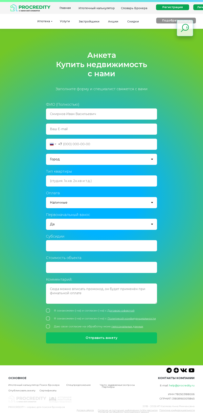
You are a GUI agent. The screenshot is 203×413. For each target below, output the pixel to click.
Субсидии (55, 274)
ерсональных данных (128, 364)
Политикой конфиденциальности (131, 356)
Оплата (53, 231)
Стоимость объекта (63, 296)
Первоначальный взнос (68, 253)
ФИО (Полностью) (62, 142)
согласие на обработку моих (90, 364)
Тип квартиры (59, 209)
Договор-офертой (120, 348)
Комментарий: (59, 318)
